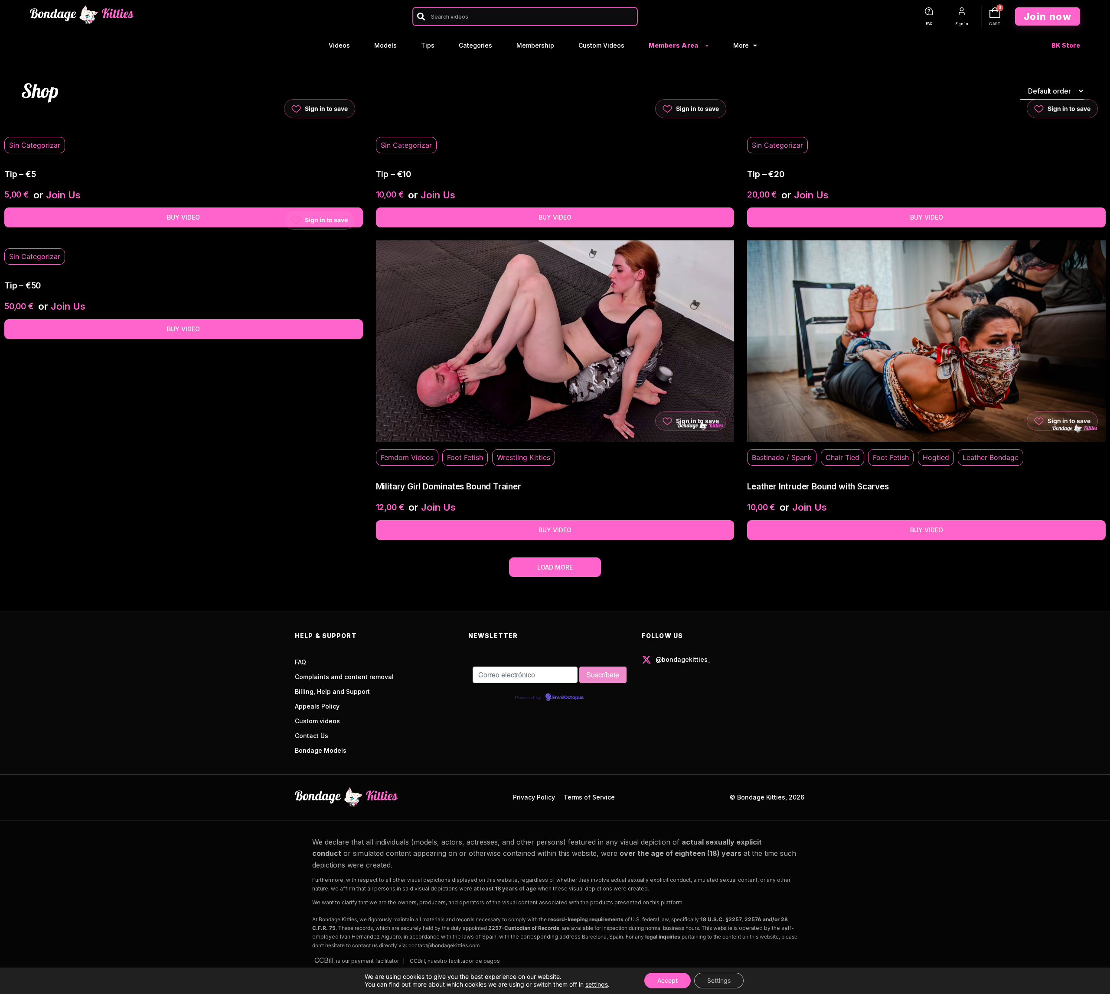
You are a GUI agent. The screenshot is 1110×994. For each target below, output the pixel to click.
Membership (535, 45)
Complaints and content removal (344, 676)
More (741, 45)
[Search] (420, 16)
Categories (475, 45)
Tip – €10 (393, 174)
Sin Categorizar (34, 145)
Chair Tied (842, 457)
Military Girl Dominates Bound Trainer (448, 487)
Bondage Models (320, 750)
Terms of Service (589, 797)
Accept (667, 980)
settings (596, 984)
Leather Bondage (991, 457)
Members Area (673, 45)
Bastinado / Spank (782, 457)
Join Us (63, 195)
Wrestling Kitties (523, 457)
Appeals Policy (317, 706)
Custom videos (317, 721)
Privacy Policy (534, 797)
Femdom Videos (407, 457)
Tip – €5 (20, 174)
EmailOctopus (568, 698)
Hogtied (936, 457)
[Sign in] (962, 11)
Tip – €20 (765, 174)
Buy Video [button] (183, 217)
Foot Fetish (465, 457)
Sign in (961, 24)
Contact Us (311, 735)
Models (385, 45)
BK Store (1065, 45)
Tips (427, 45)
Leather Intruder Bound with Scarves (817, 487)
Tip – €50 (22, 286)
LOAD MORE (555, 567)
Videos (339, 45)
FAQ (929, 24)
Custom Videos (601, 45)
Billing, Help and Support (332, 691)
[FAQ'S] (929, 11)
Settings (719, 980)
